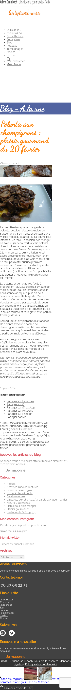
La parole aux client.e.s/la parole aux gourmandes (37, 499)
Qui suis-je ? (6, 599)
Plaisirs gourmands (9, 163)
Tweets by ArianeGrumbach (17, 544)
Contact (4, 618)
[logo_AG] (25, 15)
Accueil (11, 483)
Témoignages (7, 613)
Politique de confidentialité (41, 664)
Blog (2, 607)
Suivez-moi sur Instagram (13, 531)
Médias (4, 615)
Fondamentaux (16, 496)
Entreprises (6, 605)
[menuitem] (39, 30)
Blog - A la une (22, 108)
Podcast (4, 610)
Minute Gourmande (18, 502)
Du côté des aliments (20, 493)
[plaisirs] (26, 176)
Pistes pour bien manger (21, 506)
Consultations (7, 602)
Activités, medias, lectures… (23, 487)
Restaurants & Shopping (21, 512)
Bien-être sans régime (20, 490)
